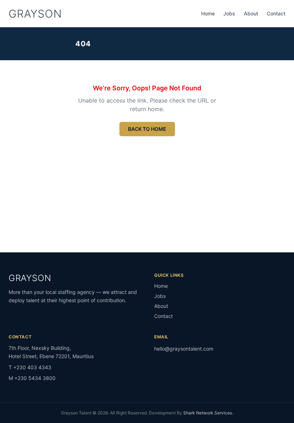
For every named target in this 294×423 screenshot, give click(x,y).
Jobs (229, 13)
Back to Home (147, 129)
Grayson (35, 13)
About (251, 13)
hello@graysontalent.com (183, 349)
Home (208, 13)
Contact (276, 13)
